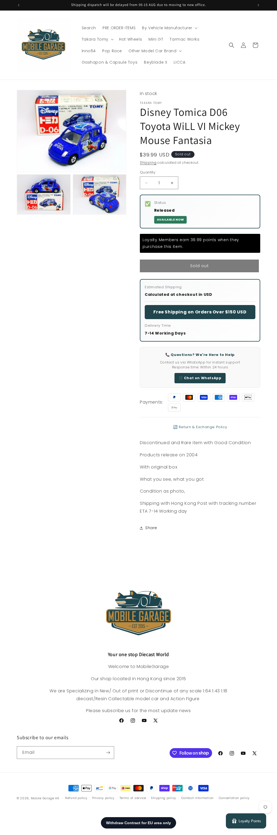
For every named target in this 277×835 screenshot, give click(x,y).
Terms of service (133, 798)
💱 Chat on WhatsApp (200, 378)
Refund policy (76, 798)
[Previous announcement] (19, 5)
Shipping (148, 162)
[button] (169, 28)
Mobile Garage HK (45, 798)
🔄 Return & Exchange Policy (200, 427)
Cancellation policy (234, 798)
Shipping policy (163, 798)
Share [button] (151, 528)
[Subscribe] (108, 752)
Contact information (197, 798)
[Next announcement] (258, 5)
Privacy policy (103, 798)
